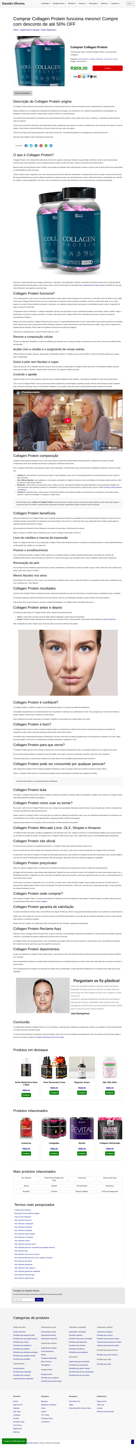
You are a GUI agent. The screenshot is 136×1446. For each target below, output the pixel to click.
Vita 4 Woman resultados (23, 1230)
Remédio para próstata (21, 1349)
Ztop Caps (17, 1411)
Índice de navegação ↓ (23, 93)
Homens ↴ (83, 3)
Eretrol (15, 1401)
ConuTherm (17, 1425)
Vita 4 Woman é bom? (22, 1241)
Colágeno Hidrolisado (96, 59)
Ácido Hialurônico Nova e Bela (80, 1408)
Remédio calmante (75, 1335)
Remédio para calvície (105, 1335)
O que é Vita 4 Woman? (22, 1217)
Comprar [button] (108, 68)
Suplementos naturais (29, 30)
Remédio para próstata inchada (24, 1356)
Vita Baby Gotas (47, 1418)
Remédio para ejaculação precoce (25, 1339)
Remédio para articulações (78, 1365)
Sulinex (43, 1411)
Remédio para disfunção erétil (23, 1335)
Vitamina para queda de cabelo (108, 1345)
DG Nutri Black (82, 1186)
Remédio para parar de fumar (107, 1355)
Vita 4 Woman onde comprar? (24, 1268)
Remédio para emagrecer (50, 1378)
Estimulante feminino (48, 1335)
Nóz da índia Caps (109, 1178)
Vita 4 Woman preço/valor (23, 1264)
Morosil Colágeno (82, 1191)
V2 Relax (54, 1191)
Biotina (43, 1355)
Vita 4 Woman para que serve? (25, 1244)
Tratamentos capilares (105, 1332)
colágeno (44, 901)
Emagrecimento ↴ (59, 3)
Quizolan (16, 1408)
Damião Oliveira (13, 3)
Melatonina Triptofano (48, 1405)
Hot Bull (16, 1418)
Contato (99, 1408)
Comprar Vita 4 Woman (22, 1210)
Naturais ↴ (105, 3)
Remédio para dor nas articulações (81, 1372)
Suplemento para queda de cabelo (109, 1342)
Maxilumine (110, 1186)
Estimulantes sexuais (48, 1332)
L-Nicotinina (45, 1422)
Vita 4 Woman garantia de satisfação (27, 1271)
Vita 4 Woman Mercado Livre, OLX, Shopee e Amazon (33, 1258)
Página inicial (102, 1401)
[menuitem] (26, 1179)
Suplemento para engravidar (23, 1378)
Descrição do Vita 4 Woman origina (26, 1213)
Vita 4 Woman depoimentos (24, 1278)
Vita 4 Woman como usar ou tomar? (27, 1254)
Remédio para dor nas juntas (79, 1375)
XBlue (71, 1405)
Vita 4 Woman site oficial (23, 1261)
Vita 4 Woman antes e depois (24, 1234)
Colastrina (17, 1415)
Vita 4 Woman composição (23, 1223)
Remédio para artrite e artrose (79, 1368)
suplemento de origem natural (93, 285)
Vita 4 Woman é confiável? (23, 1237)
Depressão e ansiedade (77, 1332)
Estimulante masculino (49, 1339)
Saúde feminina (18, 1368)
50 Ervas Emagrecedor (110, 1191)
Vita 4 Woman (26, 1178)
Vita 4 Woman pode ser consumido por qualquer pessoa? (34, 1247)
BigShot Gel (17, 1428)
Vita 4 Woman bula (21, 1251)
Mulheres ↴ (72, 3)
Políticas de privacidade (105, 1411)
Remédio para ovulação (21, 1375)
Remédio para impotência (22, 1345)
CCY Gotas (45, 1415)
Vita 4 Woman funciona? (23, 1220)
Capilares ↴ (115, 3)
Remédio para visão (104, 1364)
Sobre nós (100, 1405)
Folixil (43, 1408)
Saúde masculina (19, 1332)
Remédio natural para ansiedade (80, 1339)
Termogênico (45, 1365)
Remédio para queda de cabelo (108, 1339)
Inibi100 (54, 1186)
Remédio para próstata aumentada (25, 1352)
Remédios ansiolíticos (77, 1349)
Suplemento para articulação (79, 1361)
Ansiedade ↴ (46, 3)
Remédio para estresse (77, 1345)
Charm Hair (82, 1178)
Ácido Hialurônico (48, 30)
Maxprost (44, 1401)
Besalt (26, 1186)
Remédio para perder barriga (51, 1381)
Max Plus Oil (17, 1405)
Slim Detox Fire (74, 1401)
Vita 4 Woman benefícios (23, 1227)
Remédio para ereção (21, 1342)
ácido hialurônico (110, 619)
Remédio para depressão (78, 1342)
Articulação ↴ (94, 3)
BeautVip (26, 1191)
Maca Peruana (46, 1361)
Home (16, 30)
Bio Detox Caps (18, 1422)
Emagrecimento (46, 1374)
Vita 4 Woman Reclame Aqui (24, 1275)
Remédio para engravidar (22, 1372)
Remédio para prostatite (21, 1359)
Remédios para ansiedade (78, 1352)
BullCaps (16, 1432)
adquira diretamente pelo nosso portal (50, 1037)
